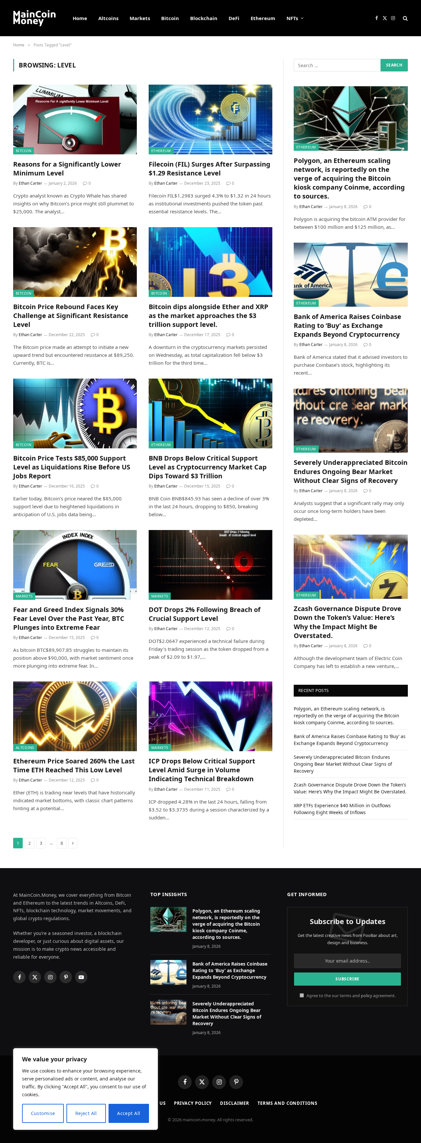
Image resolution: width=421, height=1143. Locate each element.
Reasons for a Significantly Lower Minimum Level (67, 168)
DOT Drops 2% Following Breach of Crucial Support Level (204, 614)
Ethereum (263, 18)
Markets (140, 18)
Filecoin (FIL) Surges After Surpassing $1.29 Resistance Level (209, 168)
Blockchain (203, 18)
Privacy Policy (193, 1103)
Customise (43, 1113)
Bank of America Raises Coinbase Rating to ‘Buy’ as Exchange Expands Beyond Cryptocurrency (347, 325)
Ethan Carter (30, 183)
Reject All (86, 1113)
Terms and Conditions (287, 1103)
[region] (85, 1089)
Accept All (128, 1113)
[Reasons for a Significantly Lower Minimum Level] (75, 119)
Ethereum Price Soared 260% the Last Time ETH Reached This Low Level (74, 765)
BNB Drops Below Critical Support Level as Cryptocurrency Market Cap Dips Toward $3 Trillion (208, 467)
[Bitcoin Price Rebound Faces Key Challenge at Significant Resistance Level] (75, 262)
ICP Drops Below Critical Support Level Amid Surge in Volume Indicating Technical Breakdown (202, 770)
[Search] (405, 18)
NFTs (292, 18)
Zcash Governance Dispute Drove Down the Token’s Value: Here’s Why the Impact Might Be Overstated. (347, 622)
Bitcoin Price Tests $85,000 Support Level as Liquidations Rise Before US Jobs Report (71, 467)
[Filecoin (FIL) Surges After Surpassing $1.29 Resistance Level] (210, 119)
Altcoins (108, 18)
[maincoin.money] (34, 18)
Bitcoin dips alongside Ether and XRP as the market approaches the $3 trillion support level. (208, 315)
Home (80, 18)
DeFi (234, 18)
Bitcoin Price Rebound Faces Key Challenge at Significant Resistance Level (70, 315)
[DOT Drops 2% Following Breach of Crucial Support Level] (210, 565)
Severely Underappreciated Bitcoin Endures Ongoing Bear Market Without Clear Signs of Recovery (351, 471)
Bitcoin (170, 18)
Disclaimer (234, 1103)
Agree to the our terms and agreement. (351, 995)
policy (366, 995)
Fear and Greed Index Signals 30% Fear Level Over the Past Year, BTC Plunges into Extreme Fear (68, 618)
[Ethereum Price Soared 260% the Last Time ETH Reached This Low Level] (75, 716)
